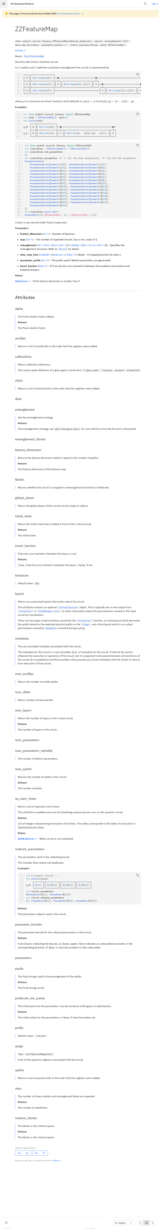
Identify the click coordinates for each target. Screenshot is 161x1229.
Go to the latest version (68, 13)
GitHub (19, 50)
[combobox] (123, 1222)
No (36, 1153)
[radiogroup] (146, 1222)
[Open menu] (4, 4)
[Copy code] (138, 74)
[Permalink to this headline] (60, 28)
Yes (19, 1153)
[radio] (140, 1222)
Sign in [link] (155, 3)
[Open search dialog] (145, 4)
